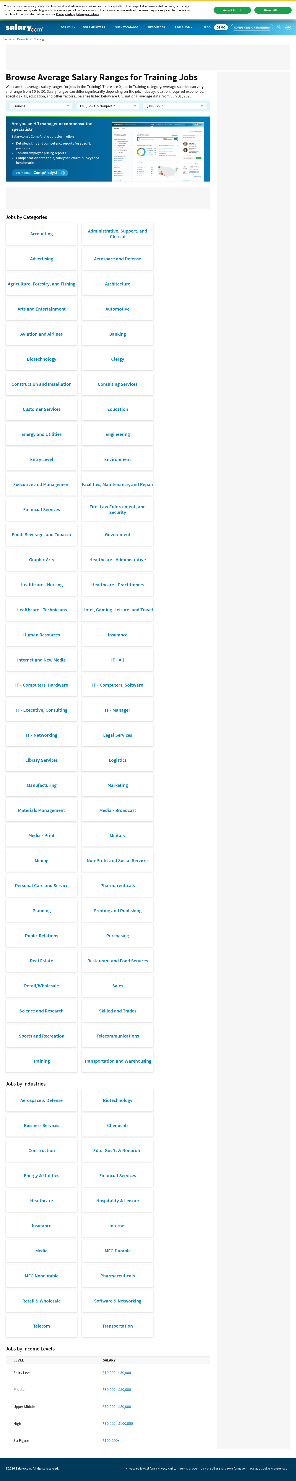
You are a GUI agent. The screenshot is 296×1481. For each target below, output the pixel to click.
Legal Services (117, 735)
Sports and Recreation (41, 1036)
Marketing (117, 785)
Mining (41, 860)
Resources (156, 27)
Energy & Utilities (41, 1175)
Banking (117, 334)
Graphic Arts (41, 559)
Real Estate (41, 961)
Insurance (117, 635)
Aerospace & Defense (41, 1100)
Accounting (41, 234)
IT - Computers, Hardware (41, 685)
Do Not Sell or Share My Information (223, 1468)
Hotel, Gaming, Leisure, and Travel (117, 610)
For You (67, 27)
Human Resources (41, 635)
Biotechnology (41, 359)
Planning (42, 910)
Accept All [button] (229, 10)
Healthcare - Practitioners (117, 585)
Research (22, 39)
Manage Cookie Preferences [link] (268, 1468)
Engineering (118, 434)
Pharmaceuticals (117, 885)
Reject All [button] (270, 10)
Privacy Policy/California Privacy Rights (151, 1468)
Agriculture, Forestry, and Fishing (41, 284)
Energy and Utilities (41, 434)
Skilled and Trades (117, 1011)
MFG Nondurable (42, 1276)
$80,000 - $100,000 (118, 1423)
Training (41, 1061)
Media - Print (41, 835)
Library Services (41, 760)
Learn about (24, 173)
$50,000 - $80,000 (117, 1406)
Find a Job (182, 27)
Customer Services (41, 409)
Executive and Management (41, 484)
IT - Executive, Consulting (41, 710)
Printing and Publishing (117, 910)
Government (117, 534)
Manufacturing (42, 785)
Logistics (118, 760)
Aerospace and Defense (117, 259)
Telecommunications (117, 1036)
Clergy (117, 359)
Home (7, 39)
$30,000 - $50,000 (117, 1389)
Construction (41, 1150)
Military (117, 835)
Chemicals (117, 1125)
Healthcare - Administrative (117, 559)
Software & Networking (117, 1301)
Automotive (118, 309)
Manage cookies (88, 14)
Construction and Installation (41, 384)
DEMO (221, 27)
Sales (117, 986)
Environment (117, 459)
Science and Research (41, 1011)
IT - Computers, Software (117, 685)
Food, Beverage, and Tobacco (41, 534)
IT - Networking (41, 735)
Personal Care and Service (41, 885)
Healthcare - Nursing (42, 585)
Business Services (41, 1125)
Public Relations (41, 936)
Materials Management (41, 810)
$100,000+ (111, 1440)
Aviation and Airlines (41, 334)
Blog (207, 27)
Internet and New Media (41, 660)
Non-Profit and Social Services (117, 860)
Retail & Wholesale (41, 1301)
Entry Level (41, 459)
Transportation (117, 1326)
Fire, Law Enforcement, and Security (117, 509)
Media (41, 1251)
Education (117, 409)
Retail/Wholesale (41, 986)
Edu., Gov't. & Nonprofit (117, 1150)
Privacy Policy (65, 14)
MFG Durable (118, 1251)
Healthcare (41, 1200)
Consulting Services (117, 384)
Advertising (41, 259)
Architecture (117, 284)
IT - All (117, 660)
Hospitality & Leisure (117, 1200)
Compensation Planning (252, 27)
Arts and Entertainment (42, 309)
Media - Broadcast (117, 810)
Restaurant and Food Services (117, 961)
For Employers (94, 27)
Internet (117, 1226)
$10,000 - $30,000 (117, 1372)
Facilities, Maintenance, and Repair (117, 484)
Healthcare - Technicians (41, 610)
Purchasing (117, 936)
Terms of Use (188, 1468)
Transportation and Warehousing (117, 1061)
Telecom (41, 1326)
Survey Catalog (126, 27)
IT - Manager (117, 710)
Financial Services (41, 509)
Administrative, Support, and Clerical (117, 233)
